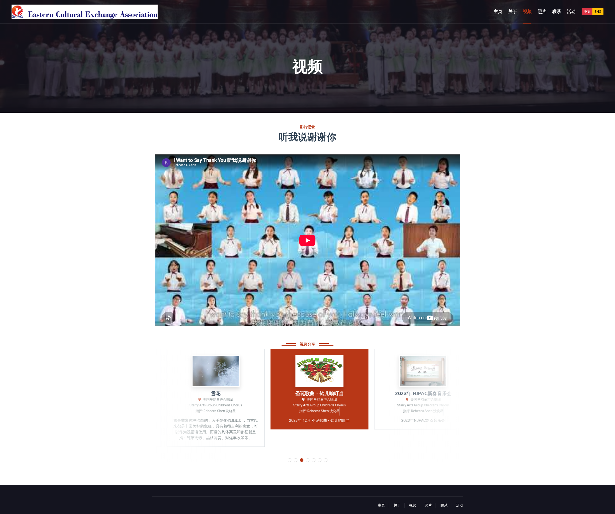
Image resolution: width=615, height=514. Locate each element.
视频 (527, 11)
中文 (587, 11)
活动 (571, 11)
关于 (512, 11)
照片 (542, 11)
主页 (498, 11)
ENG (598, 11)
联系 (556, 11)
